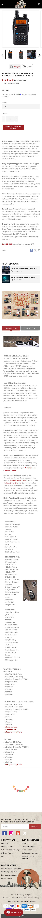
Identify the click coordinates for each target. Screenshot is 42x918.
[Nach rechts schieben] (39, 55)
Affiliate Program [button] (7, 878)
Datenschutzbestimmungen (10, 850)
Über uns (4, 843)
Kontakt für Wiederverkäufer (11, 868)
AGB (9, 901)
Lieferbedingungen (28, 846)
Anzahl (4, 114)
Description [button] (11, 328)
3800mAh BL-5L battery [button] (18, 480)
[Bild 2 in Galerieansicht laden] (21, 54)
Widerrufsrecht (17, 898)
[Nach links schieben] (2, 55)
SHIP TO (4, 102)
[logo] (21, 4)
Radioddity (20, 895)
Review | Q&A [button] (29, 328)
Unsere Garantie (7, 846)
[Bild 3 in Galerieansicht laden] (31, 54)
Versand (16, 901)
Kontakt (24, 843)
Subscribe (35, 826)
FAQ (2, 856)
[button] (38, 4)
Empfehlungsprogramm (9, 875)
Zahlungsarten (27, 850)
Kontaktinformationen (28, 901)
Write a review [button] (6, 84)
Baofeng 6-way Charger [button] (12, 483)
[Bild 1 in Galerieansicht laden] (10, 54)
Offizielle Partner (7, 853)
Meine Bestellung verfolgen (28, 857)
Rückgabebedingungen (30, 853)
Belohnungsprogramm (9, 872)
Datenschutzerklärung (31, 898)
